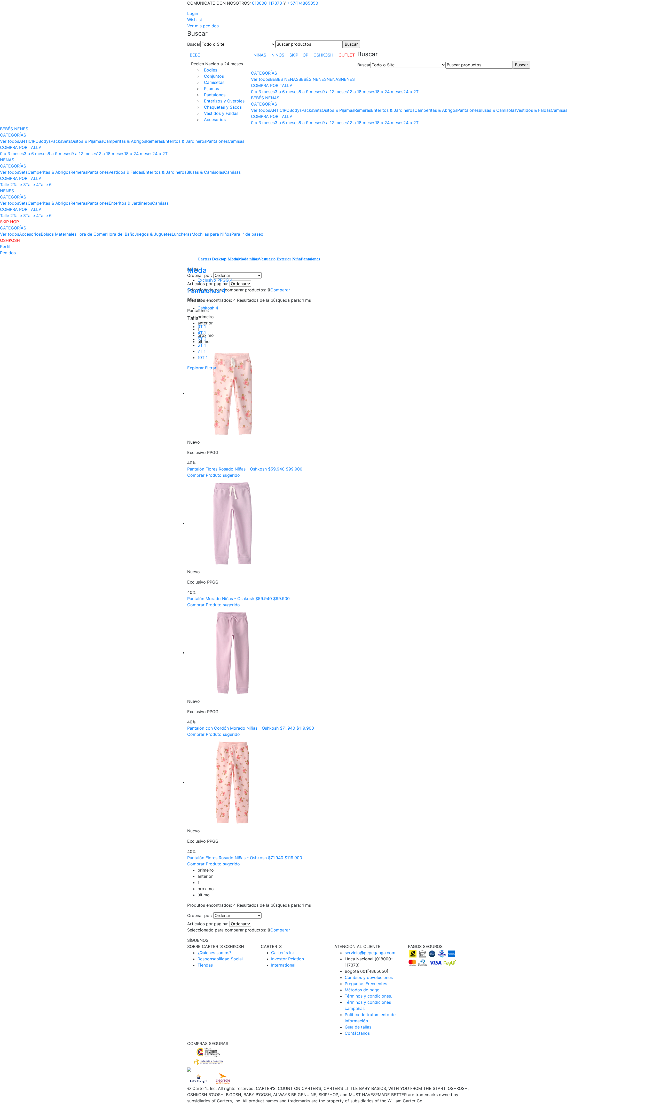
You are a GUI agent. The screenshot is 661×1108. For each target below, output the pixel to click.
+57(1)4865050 (302, 3)
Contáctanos (357, 1033)
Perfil (5, 246)
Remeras (362, 110)
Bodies (210, 70)
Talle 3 (19, 184)
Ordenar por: (199, 915)
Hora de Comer (91, 234)
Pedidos (8, 252)
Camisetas (214, 82)
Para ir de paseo (247, 234)
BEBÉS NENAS (284, 79)
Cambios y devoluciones (369, 977)
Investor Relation (287, 958)
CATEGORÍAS (264, 73)
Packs (307, 110)
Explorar (195, 367)
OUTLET (347, 55)
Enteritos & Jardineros (392, 110)
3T (202, 326)
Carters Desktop (212, 259)
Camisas (559, 110)
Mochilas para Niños (211, 234)
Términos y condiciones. (368, 996)
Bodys (295, 110)
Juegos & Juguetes (153, 234)
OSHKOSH (323, 55)
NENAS (334, 79)
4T (202, 332)
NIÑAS (260, 55)
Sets (317, 110)
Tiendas (205, 965)
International (283, 965)
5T (202, 338)
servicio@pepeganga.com (370, 952)
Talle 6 (45, 184)
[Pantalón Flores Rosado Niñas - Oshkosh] (232, 393)
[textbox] (309, 44)
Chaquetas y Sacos (223, 107)
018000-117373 (267, 3)
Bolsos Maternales (58, 234)
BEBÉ (195, 55)
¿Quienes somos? (214, 952)
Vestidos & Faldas (533, 110)
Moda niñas (248, 259)
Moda (233, 259)
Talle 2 (6, 184)
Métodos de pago (362, 989)
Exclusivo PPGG (215, 280)
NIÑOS (277, 55)
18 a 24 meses (389, 91)
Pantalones (214, 94)
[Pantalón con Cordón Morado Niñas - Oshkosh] (232, 652)
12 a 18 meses (361, 91)
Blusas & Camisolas (497, 110)
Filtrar (210, 367)
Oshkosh (208, 307)
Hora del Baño (121, 234)
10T (203, 357)
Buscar (193, 44)
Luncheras (182, 234)
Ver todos (260, 79)
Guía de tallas (358, 1027)
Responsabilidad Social (220, 958)
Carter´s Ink (283, 952)
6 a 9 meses (310, 91)
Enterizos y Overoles (224, 100)
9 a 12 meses (335, 91)
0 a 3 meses (263, 91)
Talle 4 (32, 184)
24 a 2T (411, 91)
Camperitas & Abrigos (435, 110)
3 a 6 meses (286, 91)
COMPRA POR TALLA (272, 85)
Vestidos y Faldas (221, 113)
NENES (348, 79)
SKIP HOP (298, 55)
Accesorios (215, 119)
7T (202, 351)
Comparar (280, 289)
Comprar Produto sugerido (213, 475)
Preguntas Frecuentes (366, 983)
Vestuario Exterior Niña (280, 259)
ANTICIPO (279, 110)
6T (202, 345)
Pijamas (211, 88)
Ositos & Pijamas (338, 110)
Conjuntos (214, 76)
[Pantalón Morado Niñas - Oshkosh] (232, 522)
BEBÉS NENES (312, 79)
